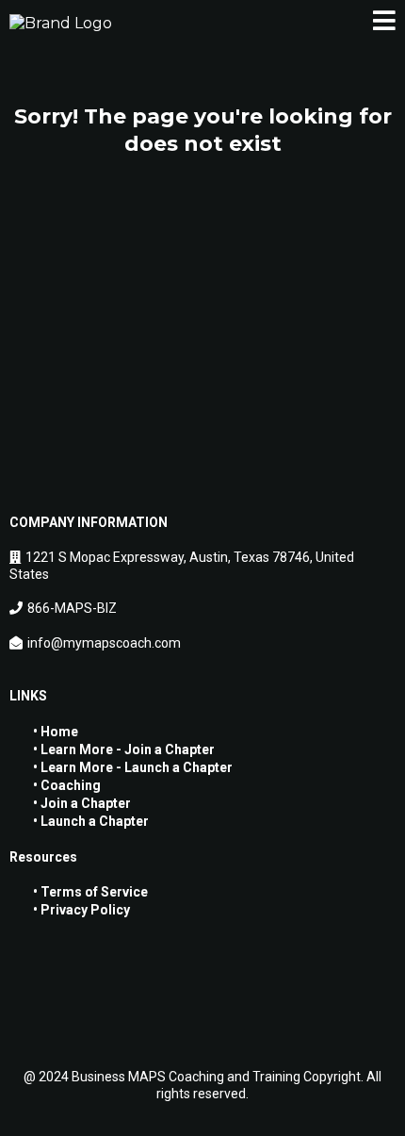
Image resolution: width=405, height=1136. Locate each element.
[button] (384, 23)
